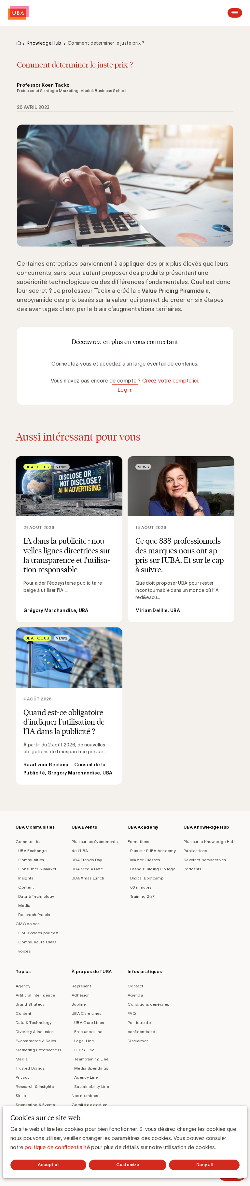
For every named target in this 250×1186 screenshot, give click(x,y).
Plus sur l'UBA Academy (153, 850)
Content (26, 887)
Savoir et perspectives (205, 860)
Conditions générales (148, 1004)
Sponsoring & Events (35, 1105)
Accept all (48, 1164)
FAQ (132, 1013)
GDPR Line (84, 1050)
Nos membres (85, 1095)
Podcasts (192, 869)
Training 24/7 (142, 896)
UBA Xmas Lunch (88, 878)
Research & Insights (35, 1086)
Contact (135, 986)
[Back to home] (18, 13)
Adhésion (81, 995)
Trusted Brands (30, 1068)
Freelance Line (88, 1031)
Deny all (204, 1164)
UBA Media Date (87, 869)
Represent (81, 986)
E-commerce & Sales (36, 1041)
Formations (138, 841)
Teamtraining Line (91, 1059)
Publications (195, 850)
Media (24, 905)
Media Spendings (91, 1068)
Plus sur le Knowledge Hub (209, 841)
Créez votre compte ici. (170, 380)
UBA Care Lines (86, 1013)
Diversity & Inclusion (35, 1031)
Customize (127, 1164)
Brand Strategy (30, 1004)
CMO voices (27, 924)
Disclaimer (138, 1041)
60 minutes (140, 887)
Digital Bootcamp (146, 878)
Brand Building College (152, 869)
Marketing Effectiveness (38, 1050)
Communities (29, 841)
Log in (125, 390)
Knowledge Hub (44, 43)
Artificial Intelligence (35, 995)
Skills (21, 1095)
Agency (23, 986)
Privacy (22, 1077)
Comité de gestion (89, 1105)
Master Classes (145, 860)
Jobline (79, 1004)
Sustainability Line (91, 1086)
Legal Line (84, 1041)
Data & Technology (36, 896)
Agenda (135, 995)
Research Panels (34, 914)
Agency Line (86, 1077)
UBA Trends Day (87, 860)
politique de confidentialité (57, 1147)
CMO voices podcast (38, 933)
